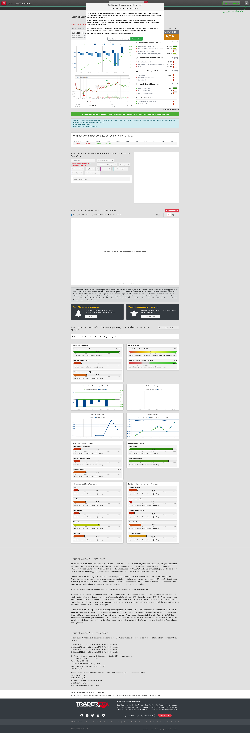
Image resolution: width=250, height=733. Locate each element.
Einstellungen (112, 39)
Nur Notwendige (124, 39)
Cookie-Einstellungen (115, 30)
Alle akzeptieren (137, 39)
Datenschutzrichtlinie (125, 33)
